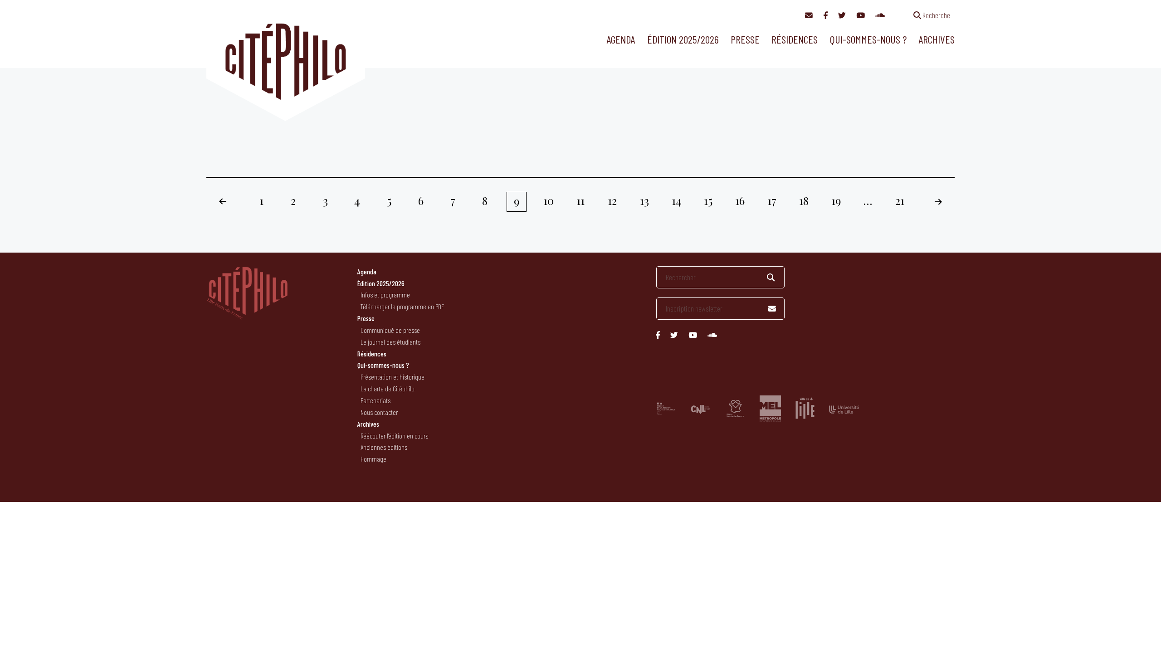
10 (548, 200)
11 (580, 200)
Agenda (620, 39)
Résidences (794, 39)
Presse (745, 39)
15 (708, 200)
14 (676, 200)
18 (804, 200)
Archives (936, 39)
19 (836, 200)
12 (612, 200)
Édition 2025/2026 (683, 39)
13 (644, 200)
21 (899, 200)
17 (771, 200)
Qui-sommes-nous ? (868, 39)
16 (740, 200)
